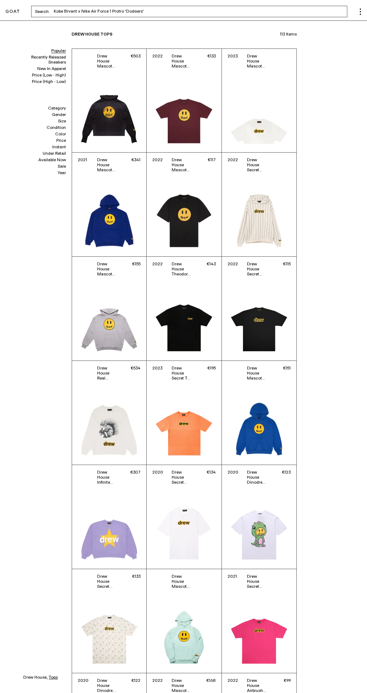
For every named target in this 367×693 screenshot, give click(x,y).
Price (61, 141)
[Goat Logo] (12, 12)
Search (98, 11)
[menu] (360, 11)
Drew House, (35, 677)
